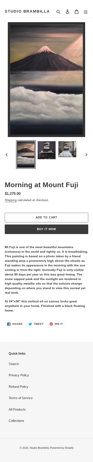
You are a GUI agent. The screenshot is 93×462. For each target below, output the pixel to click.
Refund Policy (18, 386)
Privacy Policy (19, 375)
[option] (26, 154)
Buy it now (46, 229)
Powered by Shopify (62, 447)
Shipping (11, 200)
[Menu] (85, 11)
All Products (17, 409)
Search (14, 364)
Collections (16, 421)
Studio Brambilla (27, 11)
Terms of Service (21, 398)
